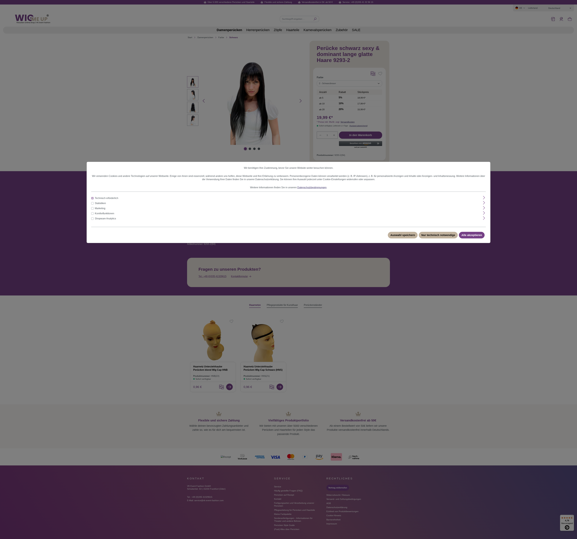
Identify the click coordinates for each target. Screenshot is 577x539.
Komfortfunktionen (104, 213)
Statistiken (100, 203)
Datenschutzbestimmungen (312, 187)
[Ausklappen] (484, 197)
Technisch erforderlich (106, 198)
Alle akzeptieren (471, 235)
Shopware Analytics (105, 218)
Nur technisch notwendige (438, 235)
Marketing (100, 208)
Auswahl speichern (402, 235)
